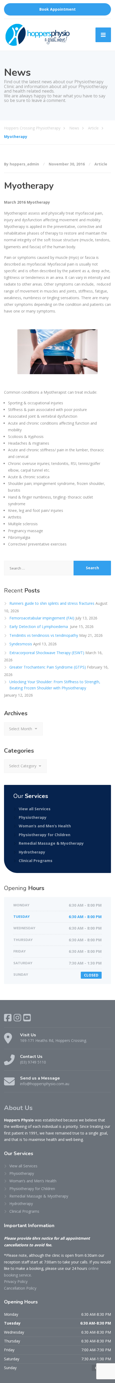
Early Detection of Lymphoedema (39, 626)
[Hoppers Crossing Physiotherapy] (37, 35)
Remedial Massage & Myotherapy (51, 843)
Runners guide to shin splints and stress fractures (51, 603)
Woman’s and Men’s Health (45, 825)
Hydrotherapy (32, 852)
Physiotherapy (33, 817)
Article (100, 164)
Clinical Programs (35, 860)
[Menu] (103, 34)
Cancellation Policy (20, 1288)
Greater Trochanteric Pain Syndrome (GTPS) (47, 667)
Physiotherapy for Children (44, 834)
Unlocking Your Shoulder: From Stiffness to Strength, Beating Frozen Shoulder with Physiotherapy (54, 684)
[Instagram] (17, 1017)
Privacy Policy (16, 1281)
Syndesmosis (20, 643)
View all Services (35, 808)
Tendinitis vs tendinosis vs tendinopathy (43, 635)
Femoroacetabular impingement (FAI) (41, 618)
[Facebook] (7, 1017)
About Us (18, 1108)
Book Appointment (57, 9)
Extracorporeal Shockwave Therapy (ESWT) (46, 652)
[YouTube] (27, 1017)
